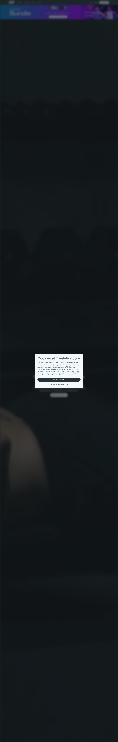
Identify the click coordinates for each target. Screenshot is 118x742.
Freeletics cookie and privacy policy (50, 375)
